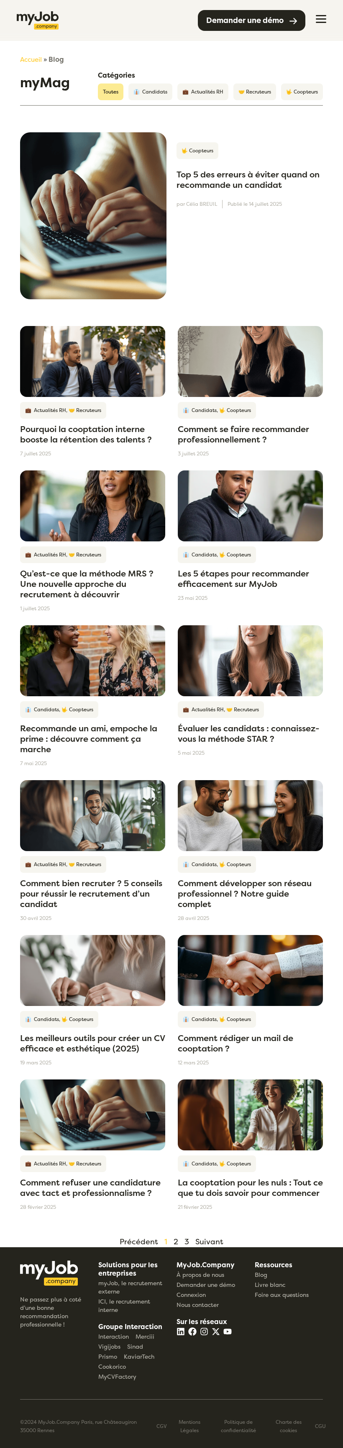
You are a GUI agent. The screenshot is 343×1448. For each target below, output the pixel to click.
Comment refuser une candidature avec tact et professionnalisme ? (90, 1187)
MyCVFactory (117, 1376)
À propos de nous (200, 1275)
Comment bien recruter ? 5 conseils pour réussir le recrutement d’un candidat (91, 893)
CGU (320, 1426)
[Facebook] (192, 1331)
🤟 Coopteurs (302, 91)
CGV (161, 1426)
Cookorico (112, 1366)
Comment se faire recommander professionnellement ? (243, 434)
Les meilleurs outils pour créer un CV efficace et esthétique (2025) (92, 1043)
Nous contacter (198, 1305)
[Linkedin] (181, 1331)
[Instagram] (204, 1331)
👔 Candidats (150, 91)
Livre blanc (270, 1285)
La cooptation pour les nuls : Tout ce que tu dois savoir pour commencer (250, 1187)
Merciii (145, 1336)
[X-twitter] (216, 1331)
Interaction (113, 1336)
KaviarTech (139, 1356)
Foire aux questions (282, 1295)
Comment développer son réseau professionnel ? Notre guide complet (245, 893)
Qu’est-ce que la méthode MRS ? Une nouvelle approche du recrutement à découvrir (87, 584)
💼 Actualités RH (202, 91)
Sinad (135, 1346)
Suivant (209, 1241)
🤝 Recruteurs (254, 91)
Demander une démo (206, 1285)
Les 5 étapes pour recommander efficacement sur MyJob (243, 578)
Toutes (110, 91)
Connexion (191, 1295)
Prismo (107, 1356)
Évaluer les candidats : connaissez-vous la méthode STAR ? (249, 733)
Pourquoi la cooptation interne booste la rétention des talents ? (86, 434)
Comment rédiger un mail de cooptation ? (235, 1043)
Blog (261, 1275)
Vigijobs (109, 1346)
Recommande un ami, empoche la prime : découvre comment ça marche (88, 739)
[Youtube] (227, 1331)
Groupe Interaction (130, 1326)
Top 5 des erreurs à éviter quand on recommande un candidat (248, 179)
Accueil (31, 59)
